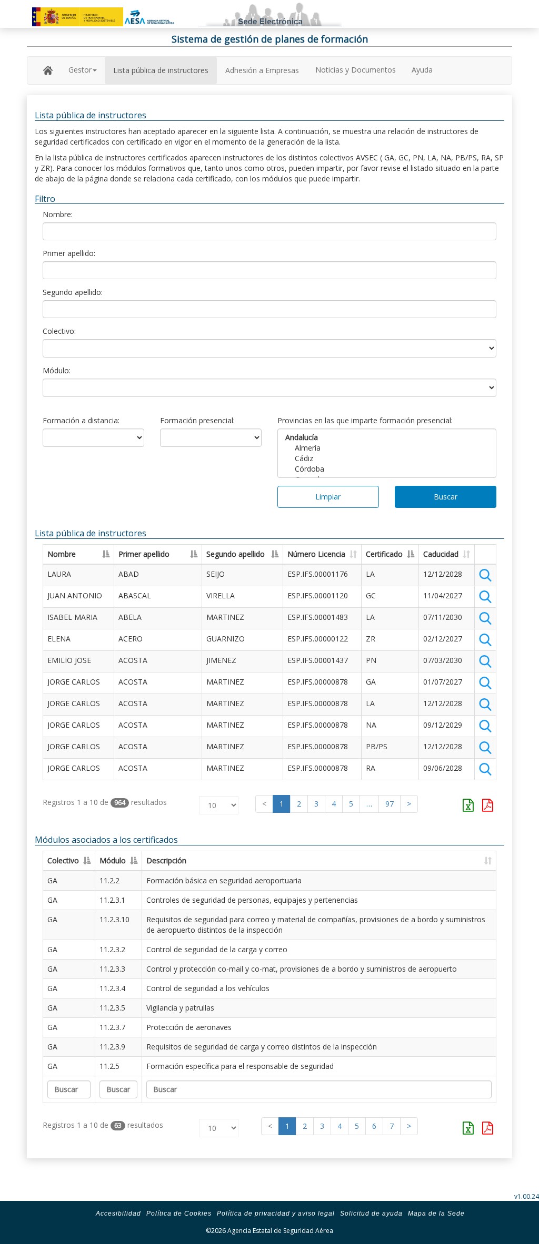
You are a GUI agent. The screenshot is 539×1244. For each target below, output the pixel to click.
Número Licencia (316, 554)
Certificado (384, 554)
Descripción (166, 860)
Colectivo (63, 860)
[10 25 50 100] (210, 802)
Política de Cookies (179, 1213)
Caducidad (440, 554)
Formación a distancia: (81, 420)
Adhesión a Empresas (262, 70)
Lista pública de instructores (160, 70)
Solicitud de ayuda (371, 1213)
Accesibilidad (118, 1213)
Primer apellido (143, 554)
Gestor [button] (80, 70)
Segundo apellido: (73, 292)
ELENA (59, 639)
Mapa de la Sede (436, 1213)
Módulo (112, 860)
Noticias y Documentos (355, 70)
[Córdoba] (387, 469)
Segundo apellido (235, 554)
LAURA (59, 574)
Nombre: (58, 214)
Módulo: (57, 370)
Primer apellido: (69, 253)
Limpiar (328, 497)
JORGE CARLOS (73, 682)
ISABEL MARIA (72, 617)
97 (389, 804)
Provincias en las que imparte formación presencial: (365, 420)
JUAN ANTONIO (74, 595)
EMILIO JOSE (69, 660)
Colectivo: (59, 331)
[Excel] (468, 805)
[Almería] (387, 448)
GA (52, 880)
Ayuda (422, 70)
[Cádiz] (387, 458)
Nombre (61, 554)
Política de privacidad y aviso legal (276, 1213)
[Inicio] (48, 70)
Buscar (445, 497)
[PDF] (487, 805)
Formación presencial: (197, 420)
